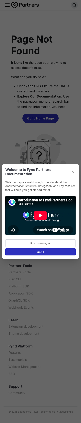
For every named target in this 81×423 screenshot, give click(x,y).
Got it (40, 251)
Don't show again (40, 243)
